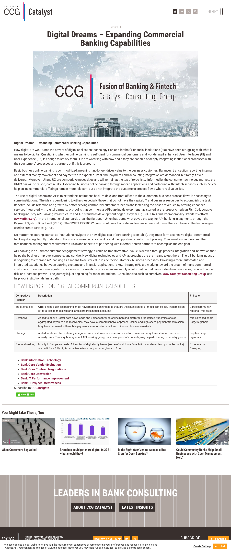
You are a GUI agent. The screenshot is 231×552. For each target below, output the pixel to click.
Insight (115, 27)
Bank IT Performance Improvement (45, 378)
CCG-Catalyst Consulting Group (184, 274)
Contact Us (53, 539)
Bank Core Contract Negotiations (43, 369)
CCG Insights (40, 388)
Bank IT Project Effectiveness (41, 383)
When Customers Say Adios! (19, 450)
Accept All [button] (220, 546)
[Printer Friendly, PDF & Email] (25, 394)
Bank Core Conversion (36, 374)
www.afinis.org (25, 218)
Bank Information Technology (41, 360)
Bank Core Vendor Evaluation (41, 364)
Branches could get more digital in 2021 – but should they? (85, 452)
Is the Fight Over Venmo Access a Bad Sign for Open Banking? (142, 452)
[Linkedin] (127, 539)
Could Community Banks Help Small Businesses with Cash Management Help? (199, 453)
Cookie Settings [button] (202, 546)
